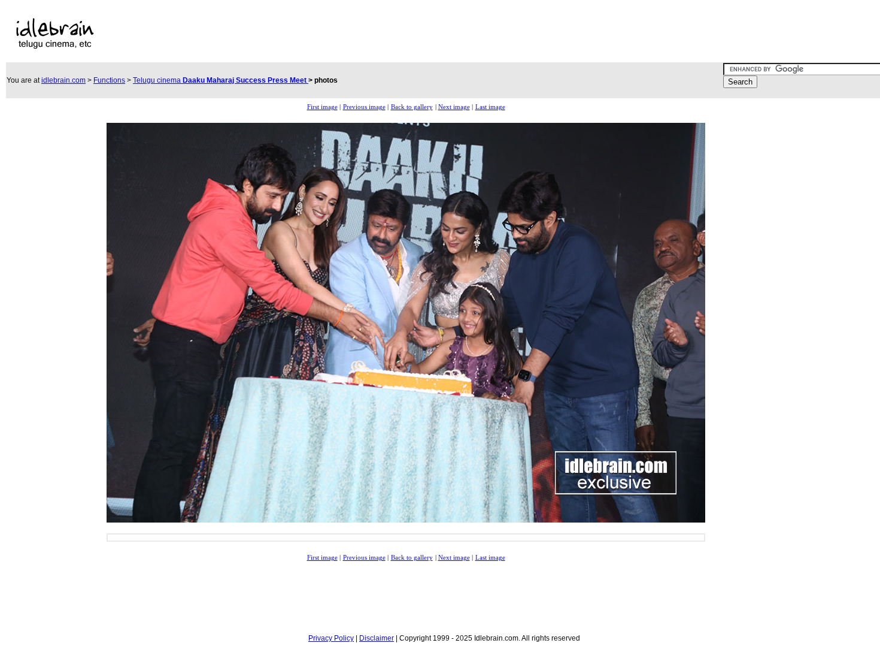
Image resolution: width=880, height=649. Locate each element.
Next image (454, 107)
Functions (109, 80)
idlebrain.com (63, 80)
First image (322, 107)
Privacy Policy (331, 638)
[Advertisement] (385, 34)
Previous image (364, 107)
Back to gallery (412, 107)
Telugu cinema (220, 80)
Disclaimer (376, 638)
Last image (490, 107)
